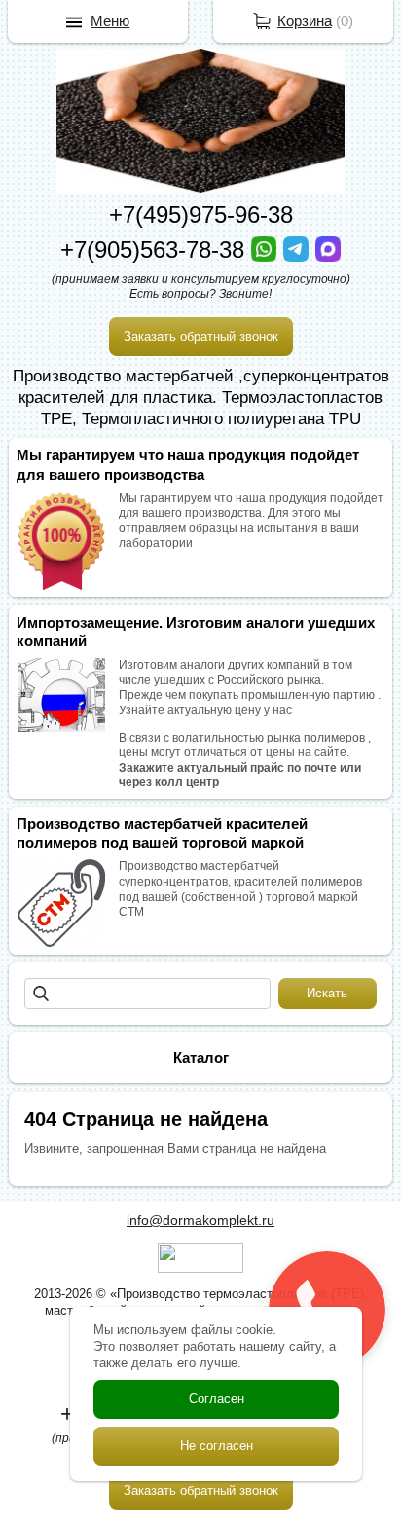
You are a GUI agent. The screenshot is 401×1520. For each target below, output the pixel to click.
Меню (110, 21)
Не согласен (216, 1445)
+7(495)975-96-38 (201, 214)
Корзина (304, 21)
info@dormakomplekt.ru (200, 1220)
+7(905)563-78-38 (155, 249)
